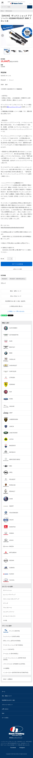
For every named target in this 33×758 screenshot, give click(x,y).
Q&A (3, 713)
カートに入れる (17, 264)
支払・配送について (7, 695)
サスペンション (9, 10)
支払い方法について (15, 296)
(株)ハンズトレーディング (14, 107)
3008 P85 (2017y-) (20, 278)
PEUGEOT (4, 278)
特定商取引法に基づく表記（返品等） (15, 301)
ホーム (2, 10)
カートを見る (5, 717)
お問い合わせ (5, 709)
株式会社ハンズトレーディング (15, 737)
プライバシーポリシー (7, 704)
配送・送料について (15, 291)
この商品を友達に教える (15, 306)
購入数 (2, 258)
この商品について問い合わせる (15, 311)
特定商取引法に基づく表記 (8, 700)
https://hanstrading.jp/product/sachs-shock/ (12, 227)
